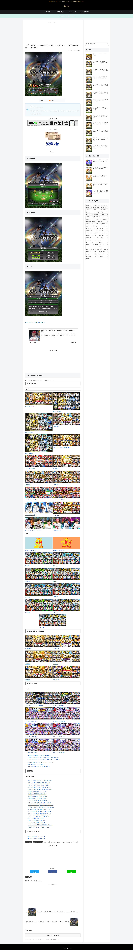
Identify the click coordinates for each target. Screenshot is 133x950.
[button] (107, 44)
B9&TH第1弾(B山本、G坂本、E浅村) (37, 798)
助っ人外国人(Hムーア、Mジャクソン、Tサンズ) (40, 762)
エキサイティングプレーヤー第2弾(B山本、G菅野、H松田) (42, 757)
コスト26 (47, 842)
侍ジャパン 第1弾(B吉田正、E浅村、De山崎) (39, 789)
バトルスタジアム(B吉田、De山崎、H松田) (38, 803)
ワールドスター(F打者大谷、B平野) (37, 800)
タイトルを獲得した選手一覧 (35, 818)
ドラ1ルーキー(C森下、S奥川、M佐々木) (38, 766)
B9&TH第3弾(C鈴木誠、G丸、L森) (36, 791)
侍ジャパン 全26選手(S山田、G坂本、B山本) (39, 780)
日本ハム (35, 842)
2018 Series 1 (29, 842)
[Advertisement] (52, 33)
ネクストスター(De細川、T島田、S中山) (38, 827)
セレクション (53, 842)
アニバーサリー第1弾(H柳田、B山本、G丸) (38, 811)
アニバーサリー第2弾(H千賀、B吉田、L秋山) (39, 809)
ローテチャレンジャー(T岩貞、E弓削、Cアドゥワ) (40, 805)
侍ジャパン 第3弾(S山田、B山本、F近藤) (38, 785)
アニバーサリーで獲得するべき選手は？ (38, 816)
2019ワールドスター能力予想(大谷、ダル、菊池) (40, 807)
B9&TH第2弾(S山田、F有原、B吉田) (37, 796)
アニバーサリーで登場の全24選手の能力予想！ (40, 825)
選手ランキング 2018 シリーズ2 (36, 838)
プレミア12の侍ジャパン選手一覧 (36, 820)
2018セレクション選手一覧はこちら (34, 322)
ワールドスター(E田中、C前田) (36, 822)
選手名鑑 (41, 842)
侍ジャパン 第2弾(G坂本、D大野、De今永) (38, 787)
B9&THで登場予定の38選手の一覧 (36, 794)
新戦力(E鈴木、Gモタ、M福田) (35, 764)
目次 (51, 152)
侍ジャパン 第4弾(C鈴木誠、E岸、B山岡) (38, 783)
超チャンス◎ (69, 842)
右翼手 (59, 842)
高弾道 (76, 842)
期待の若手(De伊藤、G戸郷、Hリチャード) (38, 755)
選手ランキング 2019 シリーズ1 (36, 836)
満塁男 (64, 842)
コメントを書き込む (53, 935)
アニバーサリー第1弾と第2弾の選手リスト (38, 814)
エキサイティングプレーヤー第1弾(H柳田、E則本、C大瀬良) (43, 760)
